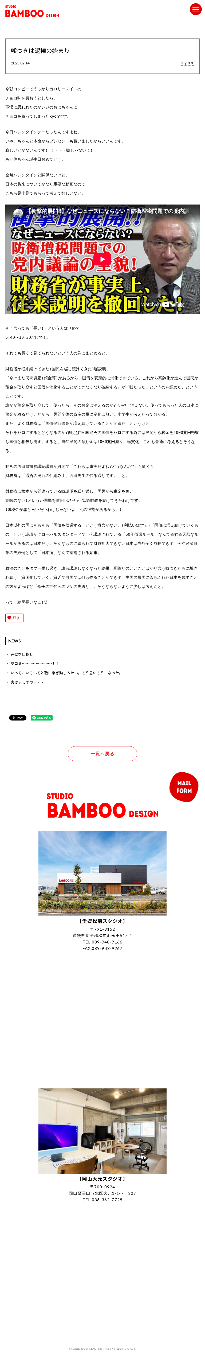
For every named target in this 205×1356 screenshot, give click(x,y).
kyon (187, 62)
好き (16, 618)
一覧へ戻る (102, 754)
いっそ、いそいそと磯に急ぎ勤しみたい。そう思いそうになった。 (67, 673)
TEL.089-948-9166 (102, 941)
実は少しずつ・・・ (27, 682)
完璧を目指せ (22, 654)
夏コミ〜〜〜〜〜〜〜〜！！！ (37, 663)
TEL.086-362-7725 (102, 1199)
